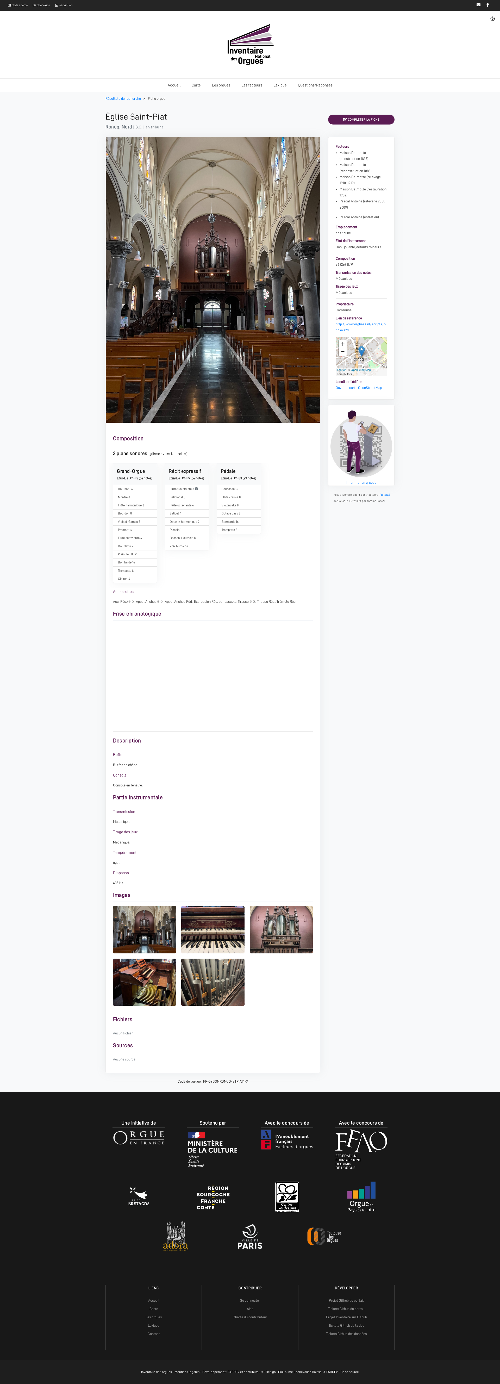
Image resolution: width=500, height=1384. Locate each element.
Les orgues (221, 85)
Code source (19, 5)
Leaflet (341, 370)
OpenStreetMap (361, 370)
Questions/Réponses (315, 85)
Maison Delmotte (353, 152)
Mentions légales (187, 1372)
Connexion (43, 5)
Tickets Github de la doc (346, 1325)
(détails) (385, 494)
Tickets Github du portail (346, 1309)
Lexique (280, 85)
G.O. (138, 127)
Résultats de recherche (123, 98)
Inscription (65, 5)
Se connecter (250, 1300)
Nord (127, 126)
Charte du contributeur (250, 1317)
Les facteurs (251, 85)
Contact (154, 1334)
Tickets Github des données (346, 1334)
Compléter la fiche (363, 119)
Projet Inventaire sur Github (346, 1317)
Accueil (174, 85)
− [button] (343, 352)
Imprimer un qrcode (361, 482)
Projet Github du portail (346, 1300)
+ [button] (343, 344)
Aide (250, 1309)
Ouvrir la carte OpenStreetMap (359, 387)
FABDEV (233, 1372)
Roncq (112, 126)
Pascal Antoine (351, 201)
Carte (196, 85)
